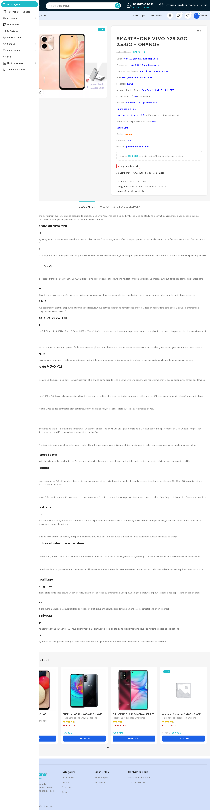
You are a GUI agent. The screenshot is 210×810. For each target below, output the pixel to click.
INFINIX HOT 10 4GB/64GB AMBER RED (133, 714)
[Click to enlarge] (40, 92)
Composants (67, 787)
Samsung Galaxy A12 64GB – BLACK (181, 714)
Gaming (65, 792)
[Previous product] (195, 31)
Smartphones (67, 777)
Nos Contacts (101, 782)
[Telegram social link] (143, 191)
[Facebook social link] (125, 191)
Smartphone (136, 186)
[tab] (87, 205)
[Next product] (200, 31)
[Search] (117, 5)
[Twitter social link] (128, 191)
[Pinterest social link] (132, 191)
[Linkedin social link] (135, 191)
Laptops (65, 782)
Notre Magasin (102, 777)
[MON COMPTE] (170, 16)
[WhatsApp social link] (139, 191)
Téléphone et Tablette (154, 186)
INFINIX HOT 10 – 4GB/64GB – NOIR (82, 714)
